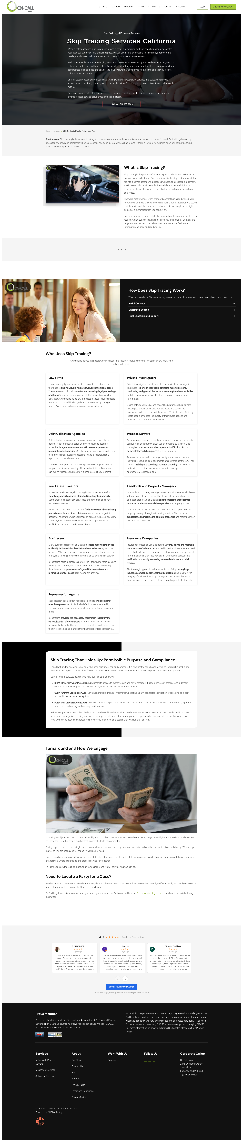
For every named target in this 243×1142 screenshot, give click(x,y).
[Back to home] (20, 6)
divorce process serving (79, 96)
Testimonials (142, 7)
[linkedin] (149, 1060)
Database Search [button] (138, 309)
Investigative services (137, 93)
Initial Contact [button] (136, 303)
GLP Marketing (55, 1112)
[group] (121, 958)
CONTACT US (121, 249)
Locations (115, 7)
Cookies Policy (79, 1097)
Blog (74, 1072)
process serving (157, 93)
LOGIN (202, 6)
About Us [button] (128, 7)
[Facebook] (145, 1060)
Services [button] (103, 7)
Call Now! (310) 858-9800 (122, 104)
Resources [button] (180, 7)
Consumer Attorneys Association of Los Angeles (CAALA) (85, 1024)
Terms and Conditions (83, 1091)
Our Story (76, 1060)
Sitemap (76, 1078)
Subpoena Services (44, 1076)
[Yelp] (154, 1060)
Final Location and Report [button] (143, 316)
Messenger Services (45, 1070)
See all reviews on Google (121, 986)
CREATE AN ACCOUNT (223, 6)
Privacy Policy (78, 1084)
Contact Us (77, 1066)
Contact (168, 7)
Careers (156, 7)
